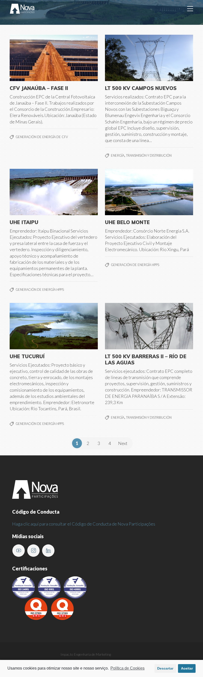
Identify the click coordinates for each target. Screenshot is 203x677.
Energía (117, 155)
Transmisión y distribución (149, 155)
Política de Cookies (127, 668)
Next (122, 443)
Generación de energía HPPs (40, 290)
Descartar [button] (165, 668)
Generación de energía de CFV (42, 137)
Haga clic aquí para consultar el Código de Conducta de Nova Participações (83, 524)
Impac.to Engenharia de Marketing (85, 654)
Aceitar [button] (187, 668)
